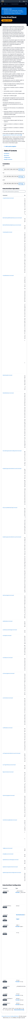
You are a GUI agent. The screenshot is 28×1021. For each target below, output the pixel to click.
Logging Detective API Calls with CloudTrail (11, 135)
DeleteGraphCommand (7, 375)
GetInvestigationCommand (8, 595)
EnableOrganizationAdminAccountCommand (12, 536)
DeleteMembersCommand (8, 392)
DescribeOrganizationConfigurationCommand (12, 450)
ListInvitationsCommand (8, 697)
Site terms (7, 1016)
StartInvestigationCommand (8, 795)
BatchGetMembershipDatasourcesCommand (12, 224)
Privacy (3, 1016)
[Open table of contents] (26, 4)
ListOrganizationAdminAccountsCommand (11, 753)
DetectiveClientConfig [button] (19, 1009)
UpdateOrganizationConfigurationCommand (12, 872)
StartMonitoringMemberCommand (10, 819)
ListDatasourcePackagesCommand (10, 629)
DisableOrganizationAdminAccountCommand (12, 468)
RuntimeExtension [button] (20, 914)
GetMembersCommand (7, 621)
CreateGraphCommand (7, 232)
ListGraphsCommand (7, 635)
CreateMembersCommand (8, 275)
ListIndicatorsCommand (8, 657)
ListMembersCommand (7, 727)
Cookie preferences (14, 1016)
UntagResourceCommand (8, 853)
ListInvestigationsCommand (8, 673)
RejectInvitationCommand (8, 771)
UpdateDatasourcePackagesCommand (10, 859)
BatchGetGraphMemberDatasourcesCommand (12, 217)
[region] (14, 538)
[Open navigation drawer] (2, 4)
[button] (19, 1)
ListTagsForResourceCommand (9, 764)
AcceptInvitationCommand (8, 198)
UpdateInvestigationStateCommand (10, 866)
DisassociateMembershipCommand (10, 507)
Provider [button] (17, 892)
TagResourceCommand (7, 848)
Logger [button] (17, 918)
